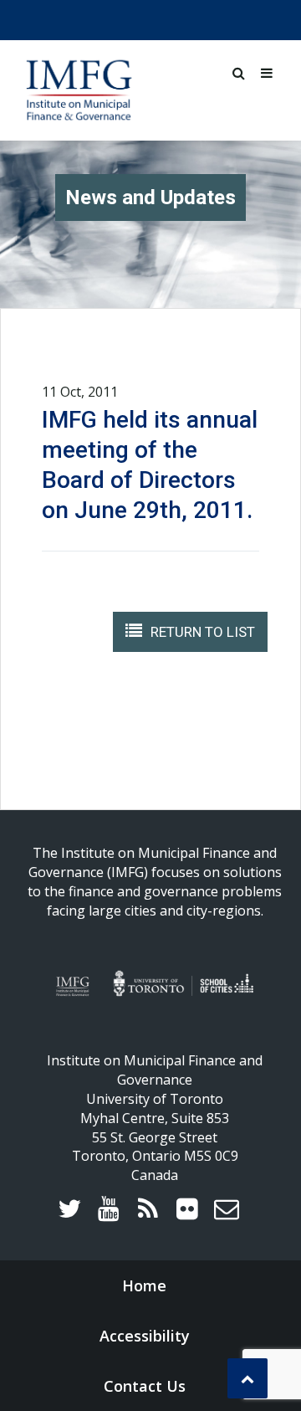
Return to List (202, 631)
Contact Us (145, 1386)
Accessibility (144, 1336)
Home (144, 1285)
